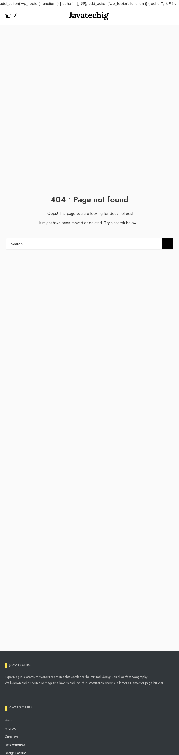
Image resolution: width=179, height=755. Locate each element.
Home (9, 720)
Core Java (11, 736)
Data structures (15, 744)
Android (10, 728)
